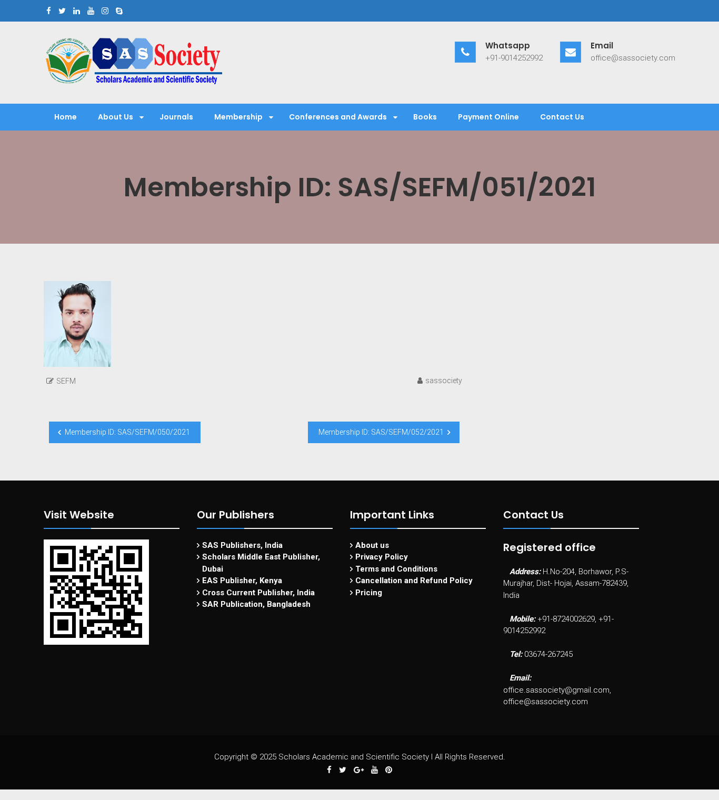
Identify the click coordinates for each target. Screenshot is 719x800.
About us (372, 545)
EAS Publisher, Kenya (242, 580)
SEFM (66, 381)
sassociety (443, 380)
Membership (238, 117)
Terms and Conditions (396, 569)
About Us (115, 117)
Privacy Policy (381, 557)
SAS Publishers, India (242, 545)
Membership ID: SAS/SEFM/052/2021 (381, 432)
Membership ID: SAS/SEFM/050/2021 (127, 432)
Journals (176, 117)
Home (65, 117)
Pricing (368, 592)
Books (425, 117)
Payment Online (488, 117)
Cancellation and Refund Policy (414, 580)
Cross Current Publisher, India (258, 592)
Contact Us (562, 117)
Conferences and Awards (338, 117)
